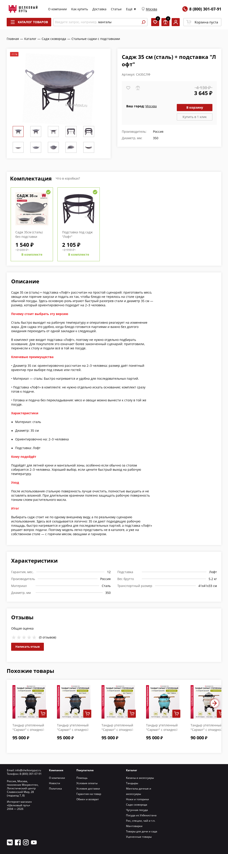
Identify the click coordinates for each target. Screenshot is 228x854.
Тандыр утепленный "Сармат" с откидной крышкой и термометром (206, 732)
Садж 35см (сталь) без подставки (29, 234)
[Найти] (143, 22)
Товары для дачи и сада (141, 831)
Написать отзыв (27, 647)
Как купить (79, 9)
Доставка (99, 9)
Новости (54, 783)
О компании (57, 9)
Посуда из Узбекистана (141, 815)
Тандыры (132, 783)
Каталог (131, 770)
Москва (151, 9)
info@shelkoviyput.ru (28, 770)
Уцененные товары (139, 837)
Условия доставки (88, 788)
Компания (56, 770)
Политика (55, 788)
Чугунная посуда (137, 810)
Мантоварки (134, 826)
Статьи (116, 9)
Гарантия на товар (88, 794)
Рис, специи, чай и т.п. (140, 821)
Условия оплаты (87, 783)
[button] (215, 703)
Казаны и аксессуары (140, 778)
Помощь (82, 778)
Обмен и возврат (87, 799)
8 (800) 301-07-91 (205, 9)
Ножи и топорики (137, 799)
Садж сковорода (136, 804)
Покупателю (85, 770)
